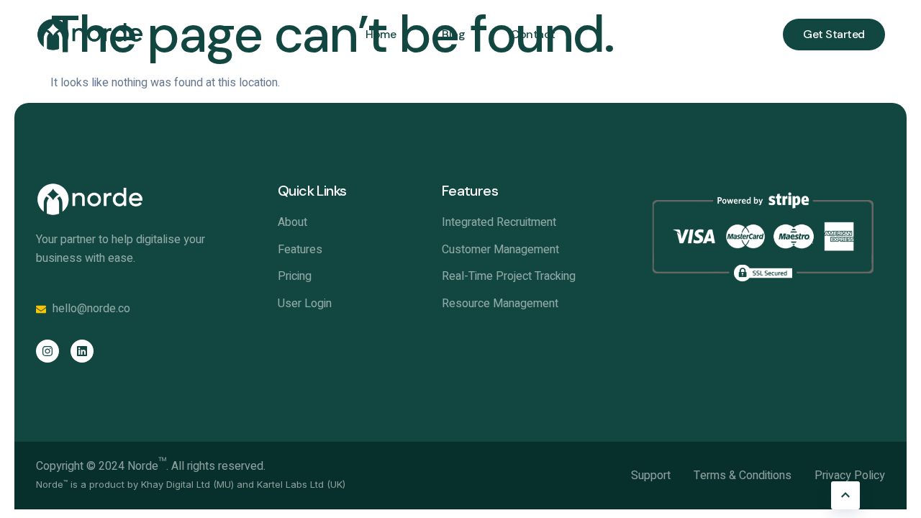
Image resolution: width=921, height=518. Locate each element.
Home (381, 34)
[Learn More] (845, 495)
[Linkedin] (82, 351)
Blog (453, 34)
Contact (533, 34)
